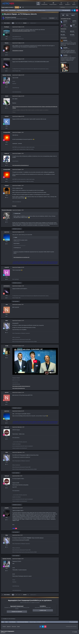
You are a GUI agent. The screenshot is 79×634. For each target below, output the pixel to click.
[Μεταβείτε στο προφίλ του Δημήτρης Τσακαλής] (6, 80)
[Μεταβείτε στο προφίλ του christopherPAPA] (6, 138)
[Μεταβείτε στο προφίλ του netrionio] (6, 398)
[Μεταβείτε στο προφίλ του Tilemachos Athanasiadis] (6, 215)
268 (7, 357)
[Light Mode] (23, 7)
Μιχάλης (6, 42)
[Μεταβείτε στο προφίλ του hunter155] (6, 273)
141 (7, 70)
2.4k (7, 165)
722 (7, 519)
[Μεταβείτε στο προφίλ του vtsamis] (6, 101)
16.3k (7, 197)
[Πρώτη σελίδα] (2, 23)
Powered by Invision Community (71, 626)
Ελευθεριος (6, 26)
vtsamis (6, 96)
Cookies (18, 626)
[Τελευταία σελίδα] (28, 23)
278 (7, 86)
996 (7, 54)
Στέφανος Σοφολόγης (11, 17)
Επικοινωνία (14, 626)
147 (7, 404)
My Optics (14, 205)
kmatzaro (7, 116)
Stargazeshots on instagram (17, 50)
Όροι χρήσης (3, 632)
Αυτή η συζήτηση (71, 7)
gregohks (7, 507)
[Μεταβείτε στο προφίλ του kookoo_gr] (6, 159)
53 (7, 316)
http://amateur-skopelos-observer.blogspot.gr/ (21, 386)
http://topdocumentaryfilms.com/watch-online (21, 30)
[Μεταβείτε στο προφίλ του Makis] (6, 326)
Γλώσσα (4, 626)
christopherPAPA (6, 132)
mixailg (6, 345)
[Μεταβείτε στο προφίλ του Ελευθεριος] (6, 32)
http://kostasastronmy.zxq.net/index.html (21, 257)
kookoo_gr (7, 153)
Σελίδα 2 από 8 (33, 594)
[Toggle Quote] (14, 213)
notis (7, 304)
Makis (6, 320)
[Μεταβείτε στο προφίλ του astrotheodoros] (6, 64)
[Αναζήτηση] (77, 7)
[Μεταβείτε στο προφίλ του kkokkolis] (6, 191)
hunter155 (7, 267)
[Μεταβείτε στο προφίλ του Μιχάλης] (6, 48)
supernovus (6, 231)
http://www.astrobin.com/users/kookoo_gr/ (20, 165)
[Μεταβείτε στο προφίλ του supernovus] (6, 237)
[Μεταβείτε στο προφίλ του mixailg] (6, 351)
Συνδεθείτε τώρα (43, 610)
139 (7, 487)
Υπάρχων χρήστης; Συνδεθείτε (7, 7)
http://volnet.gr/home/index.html (18, 388)
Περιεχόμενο (67, 4)
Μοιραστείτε (44, 18)
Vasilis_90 (7, 427)
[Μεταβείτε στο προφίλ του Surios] (62, 26)
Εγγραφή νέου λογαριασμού (17, 611)
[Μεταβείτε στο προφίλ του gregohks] (6, 513)
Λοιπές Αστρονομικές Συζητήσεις (20, 18)
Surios (65, 24)
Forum (38, 4)
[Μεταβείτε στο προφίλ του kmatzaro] (6, 122)
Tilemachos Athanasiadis (7, 210)
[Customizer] (20, 7)
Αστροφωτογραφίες (53, 4)
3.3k (7, 332)
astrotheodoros (7, 58)
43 (7, 38)
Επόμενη (25, 594)
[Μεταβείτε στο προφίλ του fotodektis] (62, 22)
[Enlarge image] (33, 139)
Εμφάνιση (8, 626)
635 (7, 243)
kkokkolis (7, 185)
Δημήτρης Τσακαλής (7, 74)
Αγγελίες (60, 4)
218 (7, 144)
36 (7, 128)
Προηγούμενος (7, 594)
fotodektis (65, 20)
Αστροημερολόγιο (44, 4)
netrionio (7, 392)
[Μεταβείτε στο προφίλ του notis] (6, 310)
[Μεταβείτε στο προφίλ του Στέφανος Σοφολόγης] (3, 18)
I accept (75, 631)
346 (7, 279)
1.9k (7, 222)
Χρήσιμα (73, 4)
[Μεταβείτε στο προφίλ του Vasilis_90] (6, 432)
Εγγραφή (17, 7)
